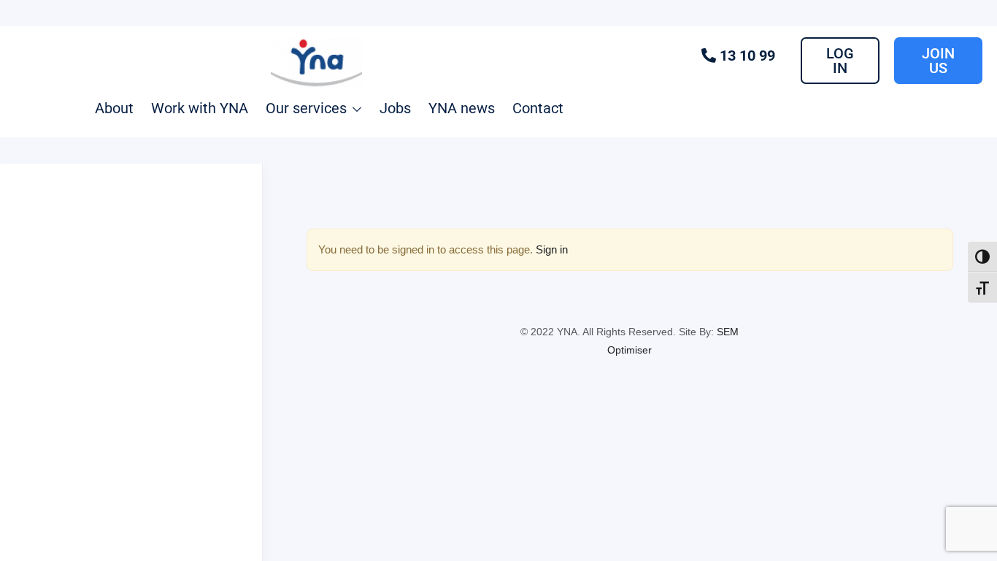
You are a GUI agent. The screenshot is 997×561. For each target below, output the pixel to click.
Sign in (552, 249)
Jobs (395, 108)
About (114, 108)
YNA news (461, 108)
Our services (308, 108)
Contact (537, 108)
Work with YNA (199, 108)
